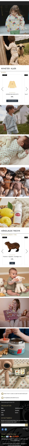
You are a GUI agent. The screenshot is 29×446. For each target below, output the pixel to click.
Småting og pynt (19, 408)
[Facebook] (2, 429)
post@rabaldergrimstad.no (11, 397)
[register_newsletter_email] (26, 425)
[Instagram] (5, 429)
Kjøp (12, 263)
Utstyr (16, 412)
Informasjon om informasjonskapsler (11, 443)
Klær (3, 72)
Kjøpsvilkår (25, 428)
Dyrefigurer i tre (9, 235)
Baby (2, 408)
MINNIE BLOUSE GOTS (12, 94)
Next (27, 89)
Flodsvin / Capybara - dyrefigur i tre (12, 256)
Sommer (17, 410)
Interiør (3, 410)
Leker (2, 414)
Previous (2, 89)
